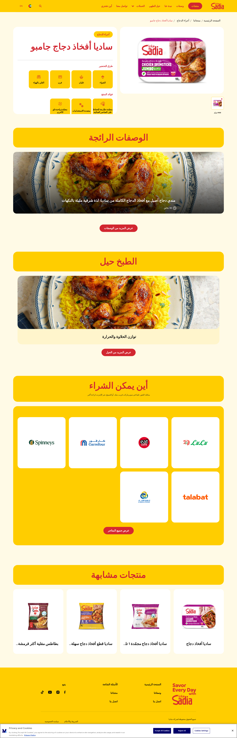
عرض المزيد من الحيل (118, 352)
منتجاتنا (197, 20)
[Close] (233, 731)
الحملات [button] (140, 6)
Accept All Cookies (162, 731)
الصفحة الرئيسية (212, 20)
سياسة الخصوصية (52, 721)
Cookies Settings (201, 731)
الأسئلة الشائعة (110, 684)
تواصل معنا (121, 6)
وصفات (180, 6)
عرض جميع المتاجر (118, 530)
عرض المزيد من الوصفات (118, 228)
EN (21, 6)
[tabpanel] (118, 192)
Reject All (182, 731)
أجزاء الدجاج (183, 20)
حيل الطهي (154, 6)
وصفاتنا (157, 692)
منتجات (195, 6)
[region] (118, 731)
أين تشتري (106, 6)
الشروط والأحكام (71, 721)
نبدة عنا (168, 6)
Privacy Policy (30, 735)
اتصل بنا (157, 701)
